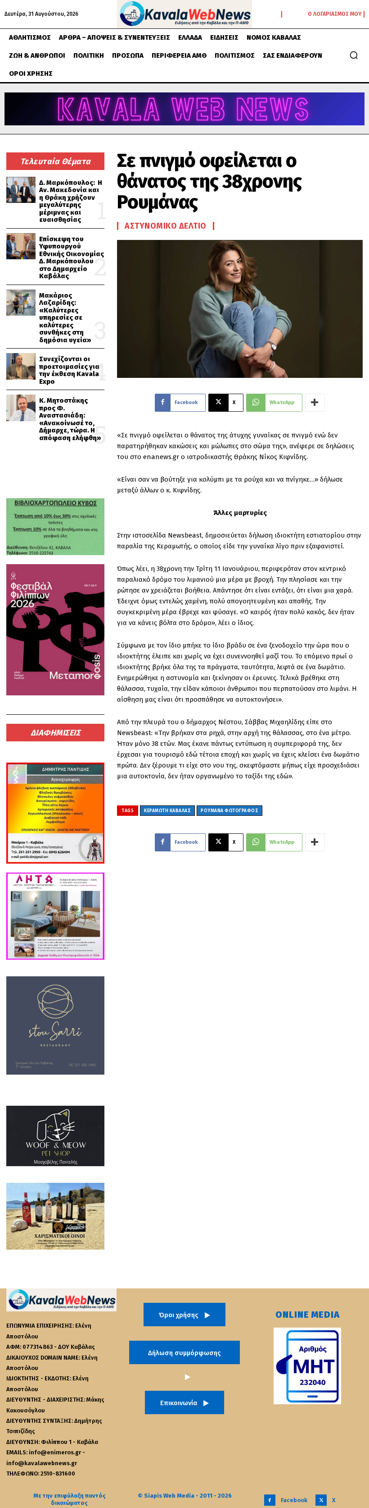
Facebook (294, 1500)
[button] (354, 55)
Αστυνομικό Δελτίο (166, 226)
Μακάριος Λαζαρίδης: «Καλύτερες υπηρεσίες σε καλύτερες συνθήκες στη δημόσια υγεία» (65, 317)
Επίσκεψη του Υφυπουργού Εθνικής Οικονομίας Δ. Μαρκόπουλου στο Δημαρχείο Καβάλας (71, 257)
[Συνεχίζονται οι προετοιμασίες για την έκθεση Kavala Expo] (21, 366)
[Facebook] (269, 1500)
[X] (321, 1500)
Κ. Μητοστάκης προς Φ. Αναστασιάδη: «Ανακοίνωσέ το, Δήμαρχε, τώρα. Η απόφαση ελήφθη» (70, 419)
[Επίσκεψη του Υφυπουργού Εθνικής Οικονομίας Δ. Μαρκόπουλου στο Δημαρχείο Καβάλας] (21, 246)
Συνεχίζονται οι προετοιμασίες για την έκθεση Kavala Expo (69, 370)
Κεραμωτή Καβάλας (167, 811)
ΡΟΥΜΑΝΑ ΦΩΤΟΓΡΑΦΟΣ (229, 811)
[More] (315, 403)
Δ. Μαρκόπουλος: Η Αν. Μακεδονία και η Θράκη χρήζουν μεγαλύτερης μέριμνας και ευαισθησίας (70, 201)
